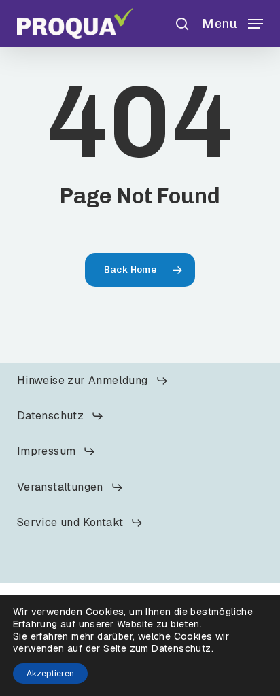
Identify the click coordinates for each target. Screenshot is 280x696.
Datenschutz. (182, 648)
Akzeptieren (50, 673)
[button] (233, 22)
